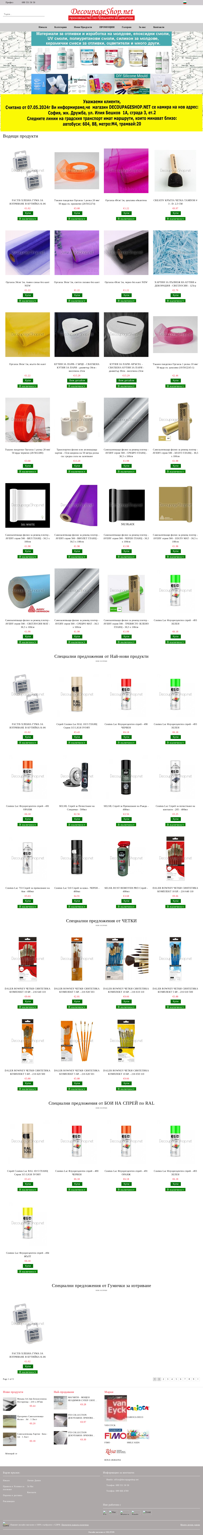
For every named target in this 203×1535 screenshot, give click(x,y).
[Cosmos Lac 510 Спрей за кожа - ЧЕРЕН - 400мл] (77, 858)
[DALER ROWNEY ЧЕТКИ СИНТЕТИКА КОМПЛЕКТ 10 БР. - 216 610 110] (126, 959)
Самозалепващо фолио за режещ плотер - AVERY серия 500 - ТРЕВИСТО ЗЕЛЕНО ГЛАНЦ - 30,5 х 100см (126, 623)
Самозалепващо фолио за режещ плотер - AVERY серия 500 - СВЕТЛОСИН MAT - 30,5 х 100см (27, 623)
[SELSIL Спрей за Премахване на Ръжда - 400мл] (126, 776)
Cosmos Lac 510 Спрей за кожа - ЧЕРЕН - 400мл (76, 890)
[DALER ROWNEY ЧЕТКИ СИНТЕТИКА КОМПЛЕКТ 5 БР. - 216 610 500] (175, 959)
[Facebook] (194, 2)
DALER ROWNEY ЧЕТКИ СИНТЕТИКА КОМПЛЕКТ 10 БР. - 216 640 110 (175, 890)
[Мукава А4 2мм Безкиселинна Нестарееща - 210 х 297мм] (9, 1404)
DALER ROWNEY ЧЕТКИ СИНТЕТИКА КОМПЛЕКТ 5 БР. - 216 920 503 (77, 990)
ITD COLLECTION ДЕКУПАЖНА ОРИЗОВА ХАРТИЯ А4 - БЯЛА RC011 (81, 1416)
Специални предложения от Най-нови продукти (101, 656)
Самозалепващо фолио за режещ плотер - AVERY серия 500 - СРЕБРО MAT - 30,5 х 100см (76, 623)
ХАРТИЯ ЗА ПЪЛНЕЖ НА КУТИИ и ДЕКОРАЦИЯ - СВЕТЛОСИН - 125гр (175, 284)
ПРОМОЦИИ (106, 27)
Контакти (31, 1492)
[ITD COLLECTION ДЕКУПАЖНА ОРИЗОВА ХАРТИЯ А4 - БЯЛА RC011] (60, 1420)
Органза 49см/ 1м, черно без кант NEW (126, 282)
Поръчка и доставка (12, 1495)
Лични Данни (34, 1480)
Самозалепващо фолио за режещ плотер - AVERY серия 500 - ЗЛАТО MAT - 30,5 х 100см (175, 538)
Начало (43, 27)
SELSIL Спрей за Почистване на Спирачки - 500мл (77, 808)
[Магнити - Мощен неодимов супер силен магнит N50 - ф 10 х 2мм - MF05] (60, 1402)
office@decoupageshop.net (126, 1480)
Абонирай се (11, 1453)
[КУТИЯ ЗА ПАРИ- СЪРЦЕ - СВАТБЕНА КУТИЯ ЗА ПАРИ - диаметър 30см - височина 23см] (77, 334)
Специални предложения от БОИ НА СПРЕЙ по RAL (102, 1103)
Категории (60, 27)
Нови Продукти (83, 27)
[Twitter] (198, 2)
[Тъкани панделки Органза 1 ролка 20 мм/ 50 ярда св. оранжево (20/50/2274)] (77, 171)
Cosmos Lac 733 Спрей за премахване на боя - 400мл (27, 890)
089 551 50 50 (28, 2)
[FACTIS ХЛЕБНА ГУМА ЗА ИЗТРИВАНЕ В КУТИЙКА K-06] (27, 171)
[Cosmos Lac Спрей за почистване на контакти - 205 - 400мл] (175, 776)
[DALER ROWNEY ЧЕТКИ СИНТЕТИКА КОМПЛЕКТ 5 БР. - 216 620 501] (77, 1041)
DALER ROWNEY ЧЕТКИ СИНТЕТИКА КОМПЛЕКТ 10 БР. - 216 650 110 (126, 1072)
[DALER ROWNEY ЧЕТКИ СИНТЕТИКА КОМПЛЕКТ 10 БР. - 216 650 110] (126, 1041)
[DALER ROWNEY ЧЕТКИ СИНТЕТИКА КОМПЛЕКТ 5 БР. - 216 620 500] (27, 1041)
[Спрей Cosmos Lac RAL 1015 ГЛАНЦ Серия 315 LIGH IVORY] (77, 694)
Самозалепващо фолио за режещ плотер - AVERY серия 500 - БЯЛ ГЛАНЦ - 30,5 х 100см (27, 538)
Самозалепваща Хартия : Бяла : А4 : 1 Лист (32, 1435)
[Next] (166, 63)
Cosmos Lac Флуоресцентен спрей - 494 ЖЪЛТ (27, 1255)
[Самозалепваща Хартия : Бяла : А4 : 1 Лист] (9, 1439)
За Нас (30, 1486)
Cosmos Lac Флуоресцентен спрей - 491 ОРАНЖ (27, 808)
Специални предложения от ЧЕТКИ (101, 920)
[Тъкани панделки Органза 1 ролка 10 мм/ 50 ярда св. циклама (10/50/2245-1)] (175, 334)
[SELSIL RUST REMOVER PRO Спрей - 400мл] (126, 858)
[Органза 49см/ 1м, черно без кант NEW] (126, 252)
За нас (142, 27)
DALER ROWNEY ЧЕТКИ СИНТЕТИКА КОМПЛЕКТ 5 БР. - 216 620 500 (27, 1072)
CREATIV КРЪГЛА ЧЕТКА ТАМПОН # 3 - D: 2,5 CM (175, 202)
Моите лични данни (190, 1525)
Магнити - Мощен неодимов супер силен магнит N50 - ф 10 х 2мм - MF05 (83, 1399)
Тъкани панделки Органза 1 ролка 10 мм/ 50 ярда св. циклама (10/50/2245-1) (175, 366)
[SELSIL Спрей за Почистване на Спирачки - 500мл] (77, 776)
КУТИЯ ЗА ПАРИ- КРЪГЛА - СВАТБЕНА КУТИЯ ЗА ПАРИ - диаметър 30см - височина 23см (126, 367)
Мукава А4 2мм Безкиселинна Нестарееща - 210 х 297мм (32, 1400)
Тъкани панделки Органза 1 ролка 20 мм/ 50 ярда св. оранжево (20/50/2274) (76, 202)
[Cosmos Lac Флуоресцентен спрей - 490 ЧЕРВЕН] (126, 694)
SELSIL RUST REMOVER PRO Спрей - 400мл (126, 890)
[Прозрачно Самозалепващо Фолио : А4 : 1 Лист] (9, 1421)
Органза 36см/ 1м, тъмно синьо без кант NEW (27, 284)
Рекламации (9, 1501)
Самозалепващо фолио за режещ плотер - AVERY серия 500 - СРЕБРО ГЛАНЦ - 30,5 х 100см (126, 453)
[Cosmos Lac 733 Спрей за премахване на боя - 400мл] (27, 858)
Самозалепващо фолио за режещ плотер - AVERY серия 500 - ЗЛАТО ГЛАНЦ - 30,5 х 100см (175, 453)
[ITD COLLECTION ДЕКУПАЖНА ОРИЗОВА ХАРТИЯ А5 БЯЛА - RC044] (60, 1437)
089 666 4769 (122, 1491)
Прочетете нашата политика (75, 1525)
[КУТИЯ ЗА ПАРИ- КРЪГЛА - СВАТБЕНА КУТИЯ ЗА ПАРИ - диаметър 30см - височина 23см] (126, 334)
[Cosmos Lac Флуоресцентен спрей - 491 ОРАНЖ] (27, 776)
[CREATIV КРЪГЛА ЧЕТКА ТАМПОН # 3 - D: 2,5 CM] (175, 171)
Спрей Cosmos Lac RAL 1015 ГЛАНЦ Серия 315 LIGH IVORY (76, 726)
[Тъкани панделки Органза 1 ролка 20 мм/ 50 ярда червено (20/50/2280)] (27, 420)
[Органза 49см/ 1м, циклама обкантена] (126, 171)
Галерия (126, 27)
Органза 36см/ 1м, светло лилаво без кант (77, 282)
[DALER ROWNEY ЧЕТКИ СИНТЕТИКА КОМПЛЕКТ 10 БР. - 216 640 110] (175, 858)
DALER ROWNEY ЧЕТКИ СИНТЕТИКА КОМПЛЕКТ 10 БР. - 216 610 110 (126, 990)
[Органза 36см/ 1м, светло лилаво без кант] (77, 252)
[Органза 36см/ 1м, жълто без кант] (27, 334)
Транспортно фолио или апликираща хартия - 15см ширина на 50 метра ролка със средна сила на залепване (77, 453)
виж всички (101, 661)
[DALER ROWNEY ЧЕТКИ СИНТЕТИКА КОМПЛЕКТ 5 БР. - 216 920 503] (77, 959)
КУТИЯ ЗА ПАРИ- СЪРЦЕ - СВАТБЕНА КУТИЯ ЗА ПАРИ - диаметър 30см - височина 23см (77, 367)
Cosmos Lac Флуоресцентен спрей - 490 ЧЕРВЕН (126, 726)
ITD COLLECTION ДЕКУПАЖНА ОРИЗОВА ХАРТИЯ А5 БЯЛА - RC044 (81, 1434)
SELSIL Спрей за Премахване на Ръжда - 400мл (126, 808)
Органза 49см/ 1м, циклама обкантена (126, 200)
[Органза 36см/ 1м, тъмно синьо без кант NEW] (27, 252)
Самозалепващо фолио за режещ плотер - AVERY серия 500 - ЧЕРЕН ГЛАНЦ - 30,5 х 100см (126, 538)
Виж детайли (77, 380)
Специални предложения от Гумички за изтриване (101, 1285)
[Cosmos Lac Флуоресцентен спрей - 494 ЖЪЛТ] (27, 1223)
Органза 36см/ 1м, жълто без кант (27, 364)
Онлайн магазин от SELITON (101, 1532)
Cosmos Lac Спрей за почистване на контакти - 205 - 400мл (175, 808)
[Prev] (36, 63)
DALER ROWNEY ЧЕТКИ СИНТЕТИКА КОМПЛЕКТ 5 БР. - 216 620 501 (77, 1072)
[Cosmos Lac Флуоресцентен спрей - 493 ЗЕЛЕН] (175, 591)
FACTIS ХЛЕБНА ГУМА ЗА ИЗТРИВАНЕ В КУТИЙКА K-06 (28, 202)
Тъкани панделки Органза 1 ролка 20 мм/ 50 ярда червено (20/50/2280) (27, 451)
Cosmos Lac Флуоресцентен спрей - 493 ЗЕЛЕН (175, 622)
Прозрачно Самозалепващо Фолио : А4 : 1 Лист (30, 1418)
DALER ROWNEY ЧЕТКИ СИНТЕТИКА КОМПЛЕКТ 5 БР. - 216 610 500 (175, 990)
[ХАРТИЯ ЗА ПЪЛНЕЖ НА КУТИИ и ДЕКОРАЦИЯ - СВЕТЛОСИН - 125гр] (175, 252)
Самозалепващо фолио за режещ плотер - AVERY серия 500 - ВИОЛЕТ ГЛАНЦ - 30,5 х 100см (76, 538)
